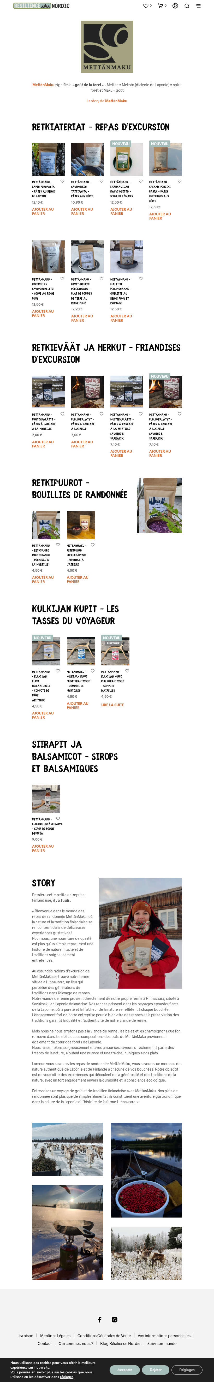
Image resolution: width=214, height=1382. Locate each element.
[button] (147, 5)
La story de (107, 101)
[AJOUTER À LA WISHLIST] (62, 181)
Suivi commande (161, 1343)
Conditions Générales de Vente (104, 1335)
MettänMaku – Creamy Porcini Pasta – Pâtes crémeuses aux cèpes (160, 192)
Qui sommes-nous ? (76, 1343)
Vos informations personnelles (164, 1335)
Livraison (25, 1335)
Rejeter (156, 1369)
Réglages (187, 1369)
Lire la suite (112, 705)
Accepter (124, 1369)
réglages (66, 1377)
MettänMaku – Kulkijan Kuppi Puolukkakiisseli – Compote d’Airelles (112, 681)
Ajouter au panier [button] (43, 212)
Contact (45, 1343)
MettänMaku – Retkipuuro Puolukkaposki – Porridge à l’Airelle (76, 555)
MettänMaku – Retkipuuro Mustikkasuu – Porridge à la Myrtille (41, 555)
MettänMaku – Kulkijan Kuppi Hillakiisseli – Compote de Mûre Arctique (41, 686)
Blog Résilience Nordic (120, 1343)
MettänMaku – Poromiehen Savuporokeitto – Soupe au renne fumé (43, 289)
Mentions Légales (55, 1335)
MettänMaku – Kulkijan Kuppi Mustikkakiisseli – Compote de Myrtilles (79, 681)
